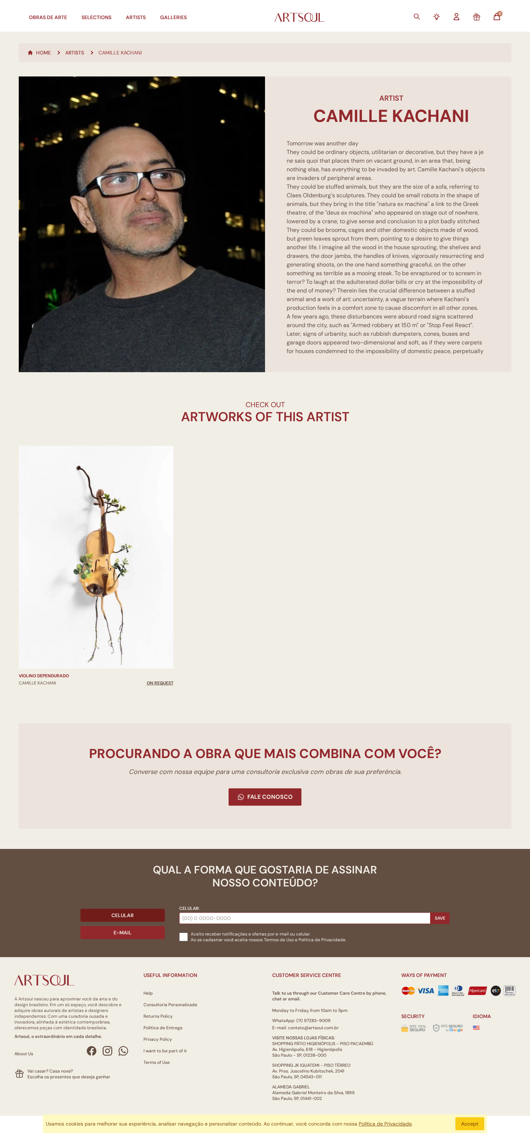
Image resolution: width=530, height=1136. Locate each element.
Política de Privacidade (385, 1123)
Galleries (173, 17)
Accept (469, 1123)
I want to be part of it (165, 1051)
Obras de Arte (48, 17)
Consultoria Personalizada (170, 1005)
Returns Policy (158, 1016)
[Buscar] (416, 16)
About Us (23, 1054)
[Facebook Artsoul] (91, 1051)
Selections (96, 17)
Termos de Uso (279, 940)
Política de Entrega (162, 1028)
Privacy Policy (157, 1039)
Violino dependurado (44, 676)
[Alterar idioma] (476, 1027)
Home (43, 52)
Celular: (189, 908)
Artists (136, 17)
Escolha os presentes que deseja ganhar (68, 1077)
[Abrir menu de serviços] (437, 17)
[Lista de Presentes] (476, 17)
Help (148, 993)
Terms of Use (156, 1062)
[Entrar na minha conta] (456, 16)
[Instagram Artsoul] (107, 1051)
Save (440, 918)
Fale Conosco (270, 797)
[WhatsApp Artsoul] (123, 1051)
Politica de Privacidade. (322, 940)
